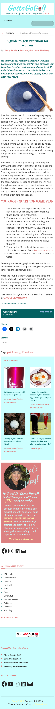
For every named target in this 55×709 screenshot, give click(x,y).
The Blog (44, 50)
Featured (23, 50)
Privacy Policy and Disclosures (16, 662)
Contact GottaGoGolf (12, 659)
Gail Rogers (37, 448)
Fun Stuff (8, 584)
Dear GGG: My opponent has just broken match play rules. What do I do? (40, 441)
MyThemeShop (39, 704)
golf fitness (12, 352)
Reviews (8, 606)
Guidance (34, 50)
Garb (6, 588)
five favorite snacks (43, 250)
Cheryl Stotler (11, 50)
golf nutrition (26, 352)
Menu (7, 20)
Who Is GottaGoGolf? (12, 655)
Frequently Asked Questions (15, 666)
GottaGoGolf (18, 701)
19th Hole (8, 574)
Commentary (10, 577)
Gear (6, 592)
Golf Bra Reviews (12, 599)
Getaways (8, 595)
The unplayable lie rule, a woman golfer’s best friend (14, 441)
